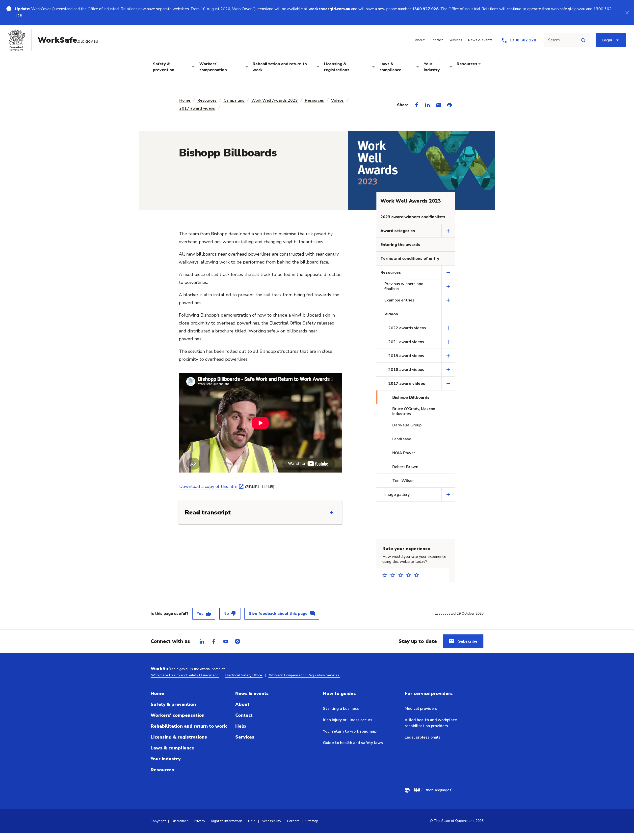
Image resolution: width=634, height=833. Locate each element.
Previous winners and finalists (403, 286)
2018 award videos (406, 369)
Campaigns (234, 100)
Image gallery (397, 494)
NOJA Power (403, 453)
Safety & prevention (163, 67)
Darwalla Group (407, 425)
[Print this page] (449, 105)
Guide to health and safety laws (353, 742)
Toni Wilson (403, 480)
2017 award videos (197, 108)
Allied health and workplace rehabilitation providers (431, 723)
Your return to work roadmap (349, 731)
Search (554, 40)
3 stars (402, 575)
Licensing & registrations (336, 67)
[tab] (202, 641)
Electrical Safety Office (243, 675)
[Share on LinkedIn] (427, 105)
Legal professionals (422, 737)
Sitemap (311, 821)
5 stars (418, 575)
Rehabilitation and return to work (280, 67)
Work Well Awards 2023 (274, 100)
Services (244, 737)
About (242, 704)
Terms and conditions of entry (409, 258)
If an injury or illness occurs (347, 720)
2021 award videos (406, 342)
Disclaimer (180, 821)
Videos (337, 100)
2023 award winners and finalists (412, 217)
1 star (386, 575)
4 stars (410, 575)
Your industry (432, 67)
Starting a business (341, 708)
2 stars (394, 575)
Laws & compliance (390, 67)
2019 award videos (406, 355)
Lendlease (401, 439)
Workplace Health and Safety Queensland (184, 675)
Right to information (226, 821)
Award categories (397, 231)
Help (240, 726)
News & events (252, 693)
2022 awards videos (407, 328)
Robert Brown (405, 467)
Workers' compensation (213, 67)
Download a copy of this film (208, 486)
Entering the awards (400, 244)
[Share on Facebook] (417, 105)
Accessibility (271, 821)
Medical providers (421, 708)
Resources (467, 64)
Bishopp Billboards (410, 397)
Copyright (158, 821)
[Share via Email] (438, 105)
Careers (293, 821)
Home (184, 100)
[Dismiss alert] (627, 12)
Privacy (199, 821)
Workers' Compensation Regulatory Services (304, 675)
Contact (244, 715)
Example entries (399, 300)
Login (607, 40)
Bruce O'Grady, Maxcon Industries (413, 411)
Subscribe (467, 641)
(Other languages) (433, 790)
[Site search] (583, 40)
